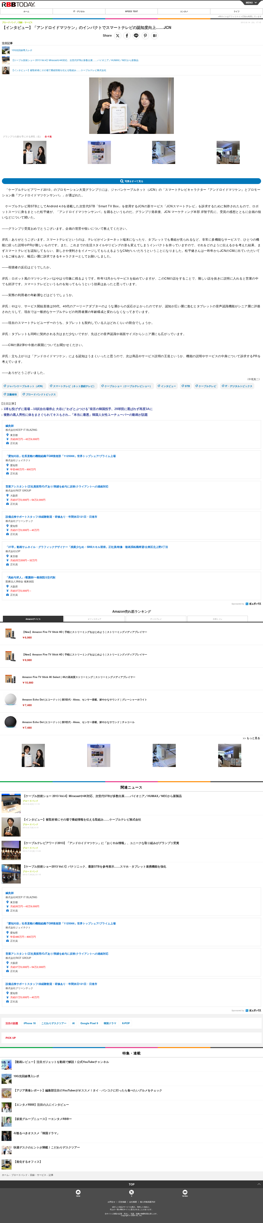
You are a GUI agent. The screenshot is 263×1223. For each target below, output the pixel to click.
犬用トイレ (217, 619)
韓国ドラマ (110, 1023)
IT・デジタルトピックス (238, 386)
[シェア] (127, 35)
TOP (131, 1184)
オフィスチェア (94, 619)
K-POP (126, 1023)
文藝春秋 (12, 394)
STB (187, 386)
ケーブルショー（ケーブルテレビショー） (128, 386)
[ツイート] (117, 35)
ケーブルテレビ (207, 386)
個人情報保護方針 (147, 1202)
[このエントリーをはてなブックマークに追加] (154, 35)
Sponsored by (238, 603)
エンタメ (184, 11)
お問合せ (111, 1202)
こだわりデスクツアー (53, 1023)
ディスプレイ (156, 619)
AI (73, 1023)
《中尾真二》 (253, 379)
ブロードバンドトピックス (41, 394)
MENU (249, 2)
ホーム (26, 11)
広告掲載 (122, 1202)
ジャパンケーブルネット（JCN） (25, 386)
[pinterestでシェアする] (145, 35)
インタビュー (168, 386)
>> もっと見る (251, 738)
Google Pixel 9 (89, 1023)
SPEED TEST (131, 11)
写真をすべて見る (134, 181)
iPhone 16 (30, 1023)
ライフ (237, 11)
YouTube (185, 1196)
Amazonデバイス (33, 619)
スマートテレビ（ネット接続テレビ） (74, 386)
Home (78, 1196)
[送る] (136, 35)
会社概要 (133, 1202)
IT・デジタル (79, 11)
